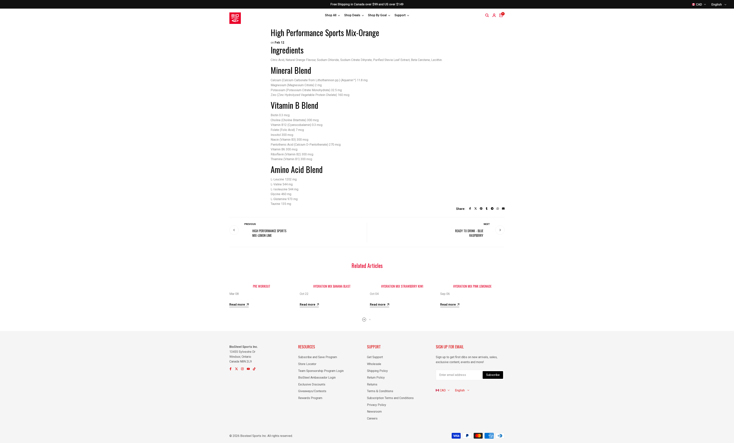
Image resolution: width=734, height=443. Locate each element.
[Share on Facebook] (470, 208)
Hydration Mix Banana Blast (332, 286)
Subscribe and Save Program (317, 357)
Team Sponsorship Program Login (321, 371)
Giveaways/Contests (312, 391)
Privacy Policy (376, 405)
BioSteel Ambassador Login (317, 377)
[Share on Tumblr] (486, 208)
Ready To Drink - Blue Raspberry (469, 233)
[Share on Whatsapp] (497, 208)
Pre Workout (261, 286)
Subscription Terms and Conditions (390, 398)
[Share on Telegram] (492, 208)
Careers (372, 418)
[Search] (487, 15)
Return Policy (376, 377)
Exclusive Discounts (311, 384)
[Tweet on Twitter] (475, 208)
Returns (372, 384)
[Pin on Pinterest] (481, 208)
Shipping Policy (377, 371)
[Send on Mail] (503, 208)
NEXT (487, 224)
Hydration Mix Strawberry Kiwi (402, 286)
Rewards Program (310, 398)
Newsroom (374, 411)
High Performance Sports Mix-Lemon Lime (269, 233)
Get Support (375, 357)
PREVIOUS (250, 224)
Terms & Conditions (380, 391)
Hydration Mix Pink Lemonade (472, 286)
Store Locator (307, 364)
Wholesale (374, 364)
